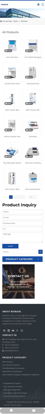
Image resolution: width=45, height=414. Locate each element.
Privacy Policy (16, 405)
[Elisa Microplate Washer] (12, 151)
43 (31, 197)
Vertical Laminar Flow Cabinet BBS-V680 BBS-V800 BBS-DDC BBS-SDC (12, 136)
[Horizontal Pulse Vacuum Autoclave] (33, 72)
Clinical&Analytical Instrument (13, 368)
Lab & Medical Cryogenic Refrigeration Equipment (20, 375)
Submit (10, 246)
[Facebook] (4, 330)
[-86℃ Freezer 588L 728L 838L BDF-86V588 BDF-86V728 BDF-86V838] (12, 177)
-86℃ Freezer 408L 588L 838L (12, 110)
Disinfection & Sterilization (12, 371)
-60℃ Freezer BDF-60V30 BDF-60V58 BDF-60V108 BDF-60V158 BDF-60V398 (33, 110)
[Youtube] (13, 330)
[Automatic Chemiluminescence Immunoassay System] (33, 124)
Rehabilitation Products (12, 383)
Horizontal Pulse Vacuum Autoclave (33, 83)
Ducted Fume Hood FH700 (12, 83)
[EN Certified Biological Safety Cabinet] (33, 45)
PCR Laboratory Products (12, 386)
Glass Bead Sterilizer (32, 189)
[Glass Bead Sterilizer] (33, 177)
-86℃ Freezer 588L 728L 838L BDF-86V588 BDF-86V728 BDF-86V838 (12, 189)
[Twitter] (17, 330)
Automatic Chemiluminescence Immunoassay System (33, 136)
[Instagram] (22, 330)
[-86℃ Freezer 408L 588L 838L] (12, 98)
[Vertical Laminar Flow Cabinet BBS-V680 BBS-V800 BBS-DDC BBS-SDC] (12, 124)
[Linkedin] (8, 330)
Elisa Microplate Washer (12, 163)
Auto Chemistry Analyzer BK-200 (12, 57)
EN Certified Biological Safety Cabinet (33, 57)
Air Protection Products (11, 365)
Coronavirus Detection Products (15, 393)
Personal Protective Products (14, 396)
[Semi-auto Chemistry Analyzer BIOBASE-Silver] (33, 151)
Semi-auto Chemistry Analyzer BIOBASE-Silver (33, 163)
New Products (7, 362)
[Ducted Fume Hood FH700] (12, 72)
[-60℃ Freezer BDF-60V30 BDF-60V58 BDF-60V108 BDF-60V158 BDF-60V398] (33, 98)
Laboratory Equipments (12, 390)
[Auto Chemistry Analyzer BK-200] (12, 45)
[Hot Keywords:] (40, 252)
